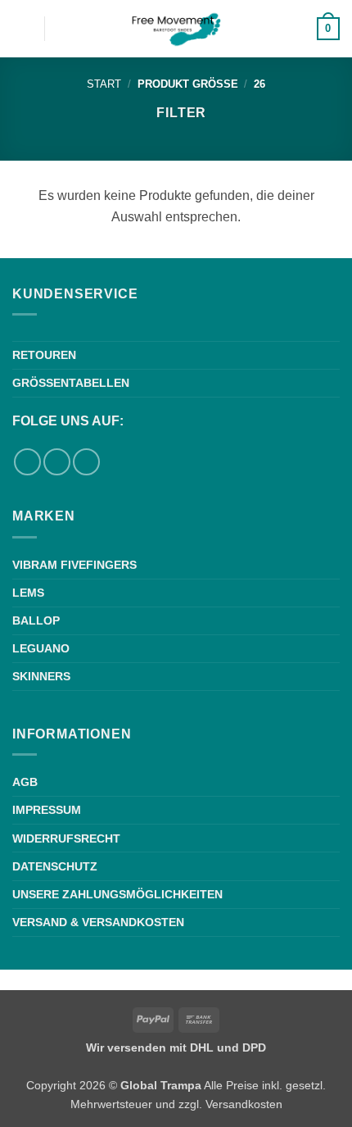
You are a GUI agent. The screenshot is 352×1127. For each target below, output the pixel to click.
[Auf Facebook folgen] (27, 461)
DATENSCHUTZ (54, 866)
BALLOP (36, 620)
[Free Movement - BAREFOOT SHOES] (176, 28)
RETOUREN (44, 354)
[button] (22, 28)
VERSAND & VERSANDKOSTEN (98, 922)
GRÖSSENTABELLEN (70, 382)
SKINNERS (41, 676)
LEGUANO (41, 648)
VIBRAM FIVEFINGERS (74, 564)
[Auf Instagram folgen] (56, 461)
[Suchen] (62, 28)
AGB (25, 781)
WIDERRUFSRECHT (66, 838)
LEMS (28, 592)
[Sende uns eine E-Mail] (86, 461)
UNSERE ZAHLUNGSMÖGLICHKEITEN (117, 894)
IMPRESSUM (46, 809)
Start (104, 84)
